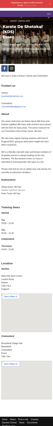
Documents (32, 422)
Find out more (30, 5)
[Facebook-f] (4, 68)
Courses (34, 419)
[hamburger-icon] (49, 14)
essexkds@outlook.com (12, 96)
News (21, 422)
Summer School (9, 422)
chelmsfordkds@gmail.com (13, 107)
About (12, 419)
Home (4, 419)
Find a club (23, 419)
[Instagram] (11, 68)
